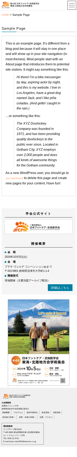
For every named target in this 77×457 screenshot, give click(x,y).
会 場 (12, 261)
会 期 (12, 252)
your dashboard (14, 178)
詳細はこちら (60, 287)
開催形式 (13, 275)
